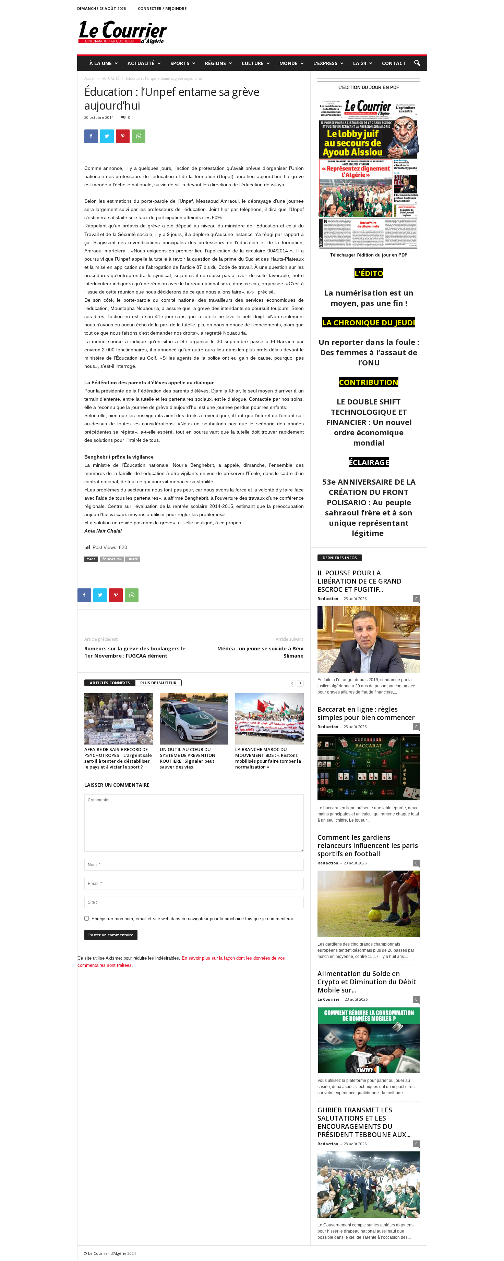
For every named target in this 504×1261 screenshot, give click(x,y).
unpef (133, 559)
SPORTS (179, 63)
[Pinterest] (123, 136)
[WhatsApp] (138, 136)
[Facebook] (91, 136)
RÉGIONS (215, 63)
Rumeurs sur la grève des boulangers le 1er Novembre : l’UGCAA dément (134, 652)
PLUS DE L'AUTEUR (158, 682)
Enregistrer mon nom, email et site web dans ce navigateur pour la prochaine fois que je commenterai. (193, 918)
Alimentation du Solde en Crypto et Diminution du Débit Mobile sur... (366, 982)
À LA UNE (100, 63)
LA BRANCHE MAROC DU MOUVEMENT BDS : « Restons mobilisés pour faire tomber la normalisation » (268, 758)
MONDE (288, 63)
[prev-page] (292, 683)
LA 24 (359, 63)
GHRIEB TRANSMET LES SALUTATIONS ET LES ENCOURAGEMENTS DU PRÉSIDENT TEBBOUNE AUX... (363, 1122)
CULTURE (253, 63)
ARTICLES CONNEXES (110, 682)
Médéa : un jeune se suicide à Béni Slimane (260, 652)
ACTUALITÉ (141, 63)
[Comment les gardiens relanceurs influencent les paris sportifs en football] (368, 904)
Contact (394, 63)
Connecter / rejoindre (162, 8)
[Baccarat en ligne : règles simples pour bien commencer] (368, 767)
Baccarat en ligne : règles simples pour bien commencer (366, 713)
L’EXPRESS (325, 63)
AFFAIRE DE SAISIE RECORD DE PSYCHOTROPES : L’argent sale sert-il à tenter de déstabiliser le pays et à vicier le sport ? (118, 758)
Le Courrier (328, 999)
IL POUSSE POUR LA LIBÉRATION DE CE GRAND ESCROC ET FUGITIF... (359, 581)
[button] (416, 63)
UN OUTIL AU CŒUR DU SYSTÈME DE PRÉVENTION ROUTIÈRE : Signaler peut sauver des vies (187, 758)
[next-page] (300, 683)
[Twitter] (107, 136)
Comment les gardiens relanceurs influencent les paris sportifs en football (367, 845)
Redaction (327, 598)
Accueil (89, 78)
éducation (112, 559)
